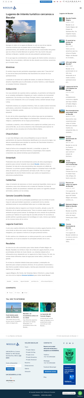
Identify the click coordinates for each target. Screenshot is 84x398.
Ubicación (28, 371)
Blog (45, 377)
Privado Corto (30, 355)
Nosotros (27, 362)
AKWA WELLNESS (46, 395)
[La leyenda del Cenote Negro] (48, 307)
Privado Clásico (30, 350)
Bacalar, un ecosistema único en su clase (30, 315)
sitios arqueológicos (47, 281)
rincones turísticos (27, 275)
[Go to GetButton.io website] (80, 396)
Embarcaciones (29, 365)
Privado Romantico (31, 357)
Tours (26, 347)
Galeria (27, 368)
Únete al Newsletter (11, 363)
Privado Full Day (30, 352)
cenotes (15, 281)
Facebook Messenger (50, 367)
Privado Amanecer (31, 359)
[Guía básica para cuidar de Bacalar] (13, 307)
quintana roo (34, 281)
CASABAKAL (36, 395)
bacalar (9, 281)
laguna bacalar (25, 281)
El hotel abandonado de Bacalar (67, 336)
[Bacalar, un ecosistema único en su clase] (31, 307)
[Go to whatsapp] (80, 393)
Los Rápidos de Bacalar (14, 336)
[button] (81, 8)
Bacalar (37, 164)
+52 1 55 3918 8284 (49, 357)
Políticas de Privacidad (49, 392)
